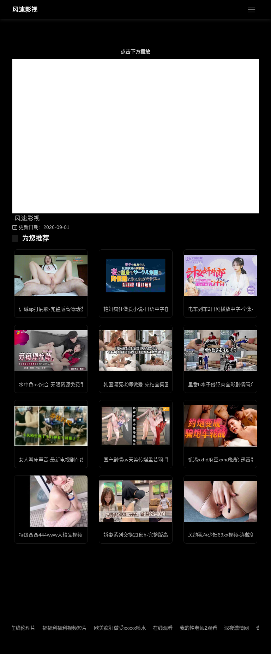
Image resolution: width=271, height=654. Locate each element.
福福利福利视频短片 (56, 628)
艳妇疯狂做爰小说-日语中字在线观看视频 (148, 309)
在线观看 (154, 628)
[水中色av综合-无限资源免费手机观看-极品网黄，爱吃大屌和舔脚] (51, 350)
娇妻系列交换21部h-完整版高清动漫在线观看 (153, 535)
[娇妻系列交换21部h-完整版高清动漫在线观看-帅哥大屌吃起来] (135, 500)
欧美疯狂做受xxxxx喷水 (111, 628)
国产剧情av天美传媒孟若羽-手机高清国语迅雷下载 (158, 459)
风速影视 (25, 9)
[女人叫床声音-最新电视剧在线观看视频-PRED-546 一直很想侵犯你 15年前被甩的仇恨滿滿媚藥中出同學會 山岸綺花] (51, 426)
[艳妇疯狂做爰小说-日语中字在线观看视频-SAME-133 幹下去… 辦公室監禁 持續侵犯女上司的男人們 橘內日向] (135, 275)
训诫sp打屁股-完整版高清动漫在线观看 (62, 309)
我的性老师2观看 (189, 628)
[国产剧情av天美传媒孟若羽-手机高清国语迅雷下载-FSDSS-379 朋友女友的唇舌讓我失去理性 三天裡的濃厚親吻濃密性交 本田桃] (135, 425)
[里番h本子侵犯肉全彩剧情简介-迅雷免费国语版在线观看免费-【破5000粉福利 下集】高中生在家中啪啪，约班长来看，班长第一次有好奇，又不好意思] (220, 350)
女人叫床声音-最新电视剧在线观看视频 (61, 459)
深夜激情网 (227, 628)
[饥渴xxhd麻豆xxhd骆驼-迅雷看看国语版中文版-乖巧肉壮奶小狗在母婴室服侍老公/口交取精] (220, 425)
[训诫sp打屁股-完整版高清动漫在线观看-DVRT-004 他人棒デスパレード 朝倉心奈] (51, 275)
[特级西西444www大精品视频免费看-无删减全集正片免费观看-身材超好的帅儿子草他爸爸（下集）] (51, 501)
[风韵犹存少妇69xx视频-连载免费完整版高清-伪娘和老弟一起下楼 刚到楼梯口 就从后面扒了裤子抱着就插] (220, 501)
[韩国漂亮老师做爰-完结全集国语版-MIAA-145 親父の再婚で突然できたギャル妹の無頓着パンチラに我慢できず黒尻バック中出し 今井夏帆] (135, 350)
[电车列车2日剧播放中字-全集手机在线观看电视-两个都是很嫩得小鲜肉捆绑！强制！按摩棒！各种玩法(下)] (220, 275)
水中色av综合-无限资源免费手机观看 (59, 384)
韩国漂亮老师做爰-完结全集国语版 (141, 384)
